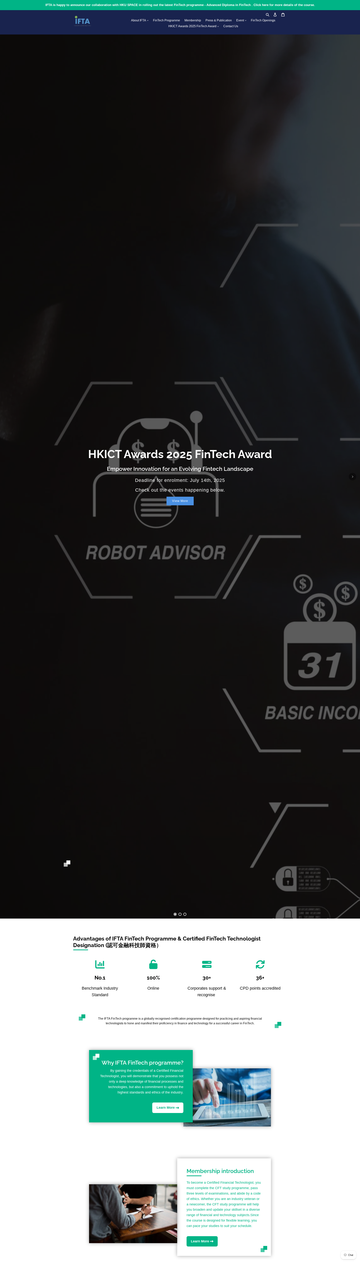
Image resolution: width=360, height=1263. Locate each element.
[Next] (352, 476)
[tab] (175, 914)
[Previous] (7, 476)
